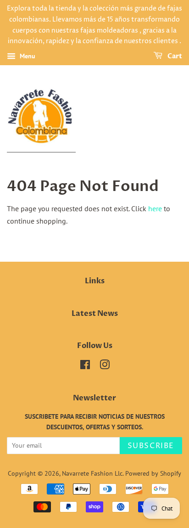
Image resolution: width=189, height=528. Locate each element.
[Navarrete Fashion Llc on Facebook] (85, 366)
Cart (174, 56)
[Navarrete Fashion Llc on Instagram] (105, 366)
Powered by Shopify (153, 473)
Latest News (95, 314)
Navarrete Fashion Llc (92, 473)
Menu (26, 56)
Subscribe (151, 446)
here (155, 208)
